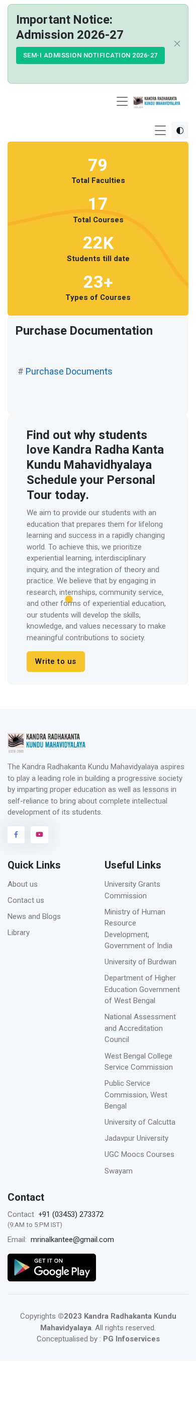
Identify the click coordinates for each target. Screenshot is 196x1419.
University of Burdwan (140, 961)
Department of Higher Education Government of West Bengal (142, 989)
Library (19, 932)
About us (23, 884)
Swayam (119, 1171)
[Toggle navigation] (122, 101)
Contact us (26, 900)
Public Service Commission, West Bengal (136, 1094)
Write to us (55, 661)
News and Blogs (34, 916)
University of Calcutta (140, 1122)
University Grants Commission (132, 890)
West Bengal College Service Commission (139, 1062)
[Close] (174, 44)
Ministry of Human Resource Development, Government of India (138, 929)
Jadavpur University (136, 1138)
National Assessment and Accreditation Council (140, 1028)
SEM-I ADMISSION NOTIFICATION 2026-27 (90, 55)
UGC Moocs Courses (139, 1154)
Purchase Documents (69, 371)
